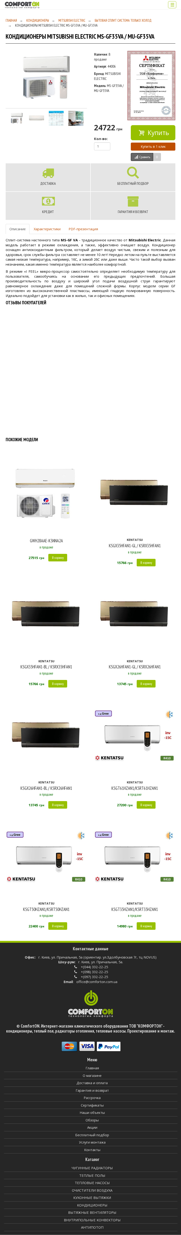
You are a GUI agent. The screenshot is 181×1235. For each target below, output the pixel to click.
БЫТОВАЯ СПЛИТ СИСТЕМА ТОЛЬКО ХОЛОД (123, 20)
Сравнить (144, 157)
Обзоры (92, 1120)
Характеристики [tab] (47, 228)
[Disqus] (90, 371)
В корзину (58, 558)
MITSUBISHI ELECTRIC (71, 20)
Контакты (92, 1149)
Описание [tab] (17, 228)
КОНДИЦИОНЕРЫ (37, 20)
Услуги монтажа (92, 1142)
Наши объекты (92, 1112)
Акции (92, 1127)
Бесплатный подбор (92, 1134)
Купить (157, 132)
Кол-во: (101, 138)
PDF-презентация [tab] (83, 228)
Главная (11, 20)
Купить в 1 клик (153, 146)
